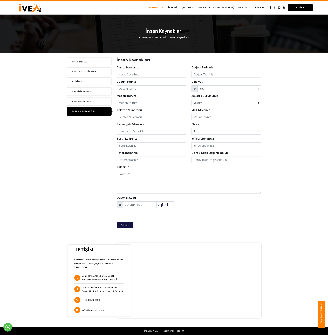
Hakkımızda (79, 61)
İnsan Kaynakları (83, 111)
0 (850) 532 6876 (91, 299)
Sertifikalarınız (127, 138)
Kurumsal (160, 37)
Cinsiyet (197, 81)
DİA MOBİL (172, 7)
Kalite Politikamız (84, 71)
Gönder (125, 225)
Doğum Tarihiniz (202, 67)
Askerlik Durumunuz (205, 96)
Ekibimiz (77, 81)
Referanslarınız (127, 153)
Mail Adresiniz (201, 110)
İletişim (259, 7)
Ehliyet (196, 124)
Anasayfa (145, 37)
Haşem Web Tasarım (173, 330)
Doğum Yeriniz (126, 81)
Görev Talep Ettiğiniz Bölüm (210, 153)
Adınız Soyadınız (128, 67)
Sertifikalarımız (83, 91)
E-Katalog (244, 7)
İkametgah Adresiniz (130, 124)
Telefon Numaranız (129, 110)
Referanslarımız (83, 101)
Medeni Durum (126, 96)
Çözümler (187, 7)
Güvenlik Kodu (126, 197)
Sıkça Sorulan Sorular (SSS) (215, 7)
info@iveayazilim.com (93, 310)
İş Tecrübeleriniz (203, 138)
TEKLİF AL (300, 7)
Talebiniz (123, 167)
